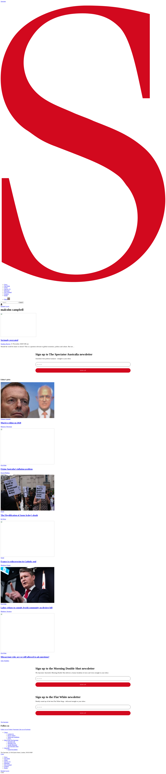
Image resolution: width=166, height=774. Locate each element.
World (2, 511)
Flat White (3, 465)
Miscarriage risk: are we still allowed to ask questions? (25, 657)
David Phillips (5, 473)
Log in (7, 306)
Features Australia (5, 419)
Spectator (3, 1)
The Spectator (4, 722)
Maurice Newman (6, 427)
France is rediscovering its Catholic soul (18, 561)
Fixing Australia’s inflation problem (17, 469)
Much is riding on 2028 (11, 423)
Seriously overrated (9, 340)
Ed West (3, 519)
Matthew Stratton (6, 611)
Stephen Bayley (6, 344)
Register (3, 306)
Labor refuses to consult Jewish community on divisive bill (26, 608)
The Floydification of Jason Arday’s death (19, 515)
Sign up (83, 370)
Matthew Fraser (6, 565)
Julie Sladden (5, 661)
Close (2, 754)
